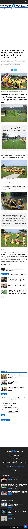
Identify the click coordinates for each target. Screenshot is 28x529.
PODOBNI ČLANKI (4, 274)
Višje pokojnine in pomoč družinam (9, 403)
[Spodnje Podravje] (14, 6)
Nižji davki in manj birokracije (8, 401)
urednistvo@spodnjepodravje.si (17, 466)
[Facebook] (12, 470)
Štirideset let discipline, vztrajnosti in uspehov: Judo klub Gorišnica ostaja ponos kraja (17, 285)
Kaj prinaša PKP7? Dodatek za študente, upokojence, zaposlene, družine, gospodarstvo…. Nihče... (17, 504)
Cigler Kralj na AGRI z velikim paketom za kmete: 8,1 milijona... (17, 381)
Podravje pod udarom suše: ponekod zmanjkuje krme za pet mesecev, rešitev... (17, 375)
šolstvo (5, 40)
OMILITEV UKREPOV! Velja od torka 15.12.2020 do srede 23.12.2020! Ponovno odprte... (17, 511)
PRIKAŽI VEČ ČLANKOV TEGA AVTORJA (18, 274)
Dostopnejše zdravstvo (7, 405)
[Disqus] (14, 317)
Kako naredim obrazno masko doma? (17, 478)
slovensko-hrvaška (4, 270)
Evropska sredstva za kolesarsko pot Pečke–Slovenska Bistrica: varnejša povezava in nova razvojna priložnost (17, 292)
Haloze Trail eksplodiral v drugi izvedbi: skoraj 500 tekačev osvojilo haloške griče (17, 492)
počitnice (11, 268)
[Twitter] (15, 470)
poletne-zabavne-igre (19, 268)
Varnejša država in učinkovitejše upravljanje (11, 409)
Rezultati (17, 411)
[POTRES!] (4, 518)
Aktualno (2, 287)
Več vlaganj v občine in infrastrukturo (10, 407)
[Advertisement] (14, 24)
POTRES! (10, 517)
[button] (26, 2)
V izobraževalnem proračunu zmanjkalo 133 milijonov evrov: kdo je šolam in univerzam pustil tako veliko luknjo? (17, 279)
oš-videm (7, 268)
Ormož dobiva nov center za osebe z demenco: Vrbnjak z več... (16, 388)
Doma (2, 40)
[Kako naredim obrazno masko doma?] (4, 479)
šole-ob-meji (11, 270)
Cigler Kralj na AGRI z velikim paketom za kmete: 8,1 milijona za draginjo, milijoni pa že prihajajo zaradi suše (17, 485)
